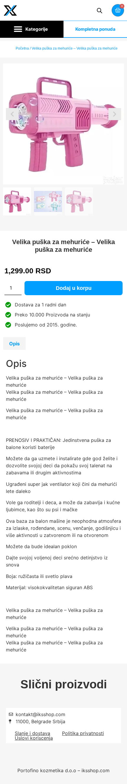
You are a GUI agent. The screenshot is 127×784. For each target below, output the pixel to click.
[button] (32, 29)
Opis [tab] (14, 344)
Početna (22, 48)
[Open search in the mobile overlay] (99, 10)
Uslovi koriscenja (34, 738)
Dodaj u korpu (74, 288)
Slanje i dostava (32, 733)
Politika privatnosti (83, 733)
